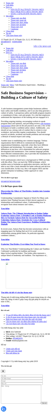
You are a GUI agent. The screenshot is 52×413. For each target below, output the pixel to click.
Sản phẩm (9, 16)
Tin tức (8, 33)
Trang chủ (10, 3)
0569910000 (17, 42)
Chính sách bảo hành (14, 351)
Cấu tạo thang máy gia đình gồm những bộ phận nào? (26, 321)
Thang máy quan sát (18, 20)
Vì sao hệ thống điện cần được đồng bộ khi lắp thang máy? (28, 315)
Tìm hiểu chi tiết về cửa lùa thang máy (16, 292)
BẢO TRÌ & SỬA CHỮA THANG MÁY (27, 12)
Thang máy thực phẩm (19, 22)
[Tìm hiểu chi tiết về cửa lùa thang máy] (24, 288)
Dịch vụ (9, 7)
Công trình (10, 31)
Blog (12, 85)
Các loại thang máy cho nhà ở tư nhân (20, 324)
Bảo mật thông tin (12, 353)
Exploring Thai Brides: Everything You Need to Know (23, 244)
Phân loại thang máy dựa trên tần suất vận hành (24, 319)
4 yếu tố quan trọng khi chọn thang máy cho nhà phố (26, 317)
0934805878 (6, 42)
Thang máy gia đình (18, 18)
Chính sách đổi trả (13, 349)
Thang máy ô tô (17, 27)
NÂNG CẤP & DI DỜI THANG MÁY (26, 14)
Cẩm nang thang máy (14, 35)
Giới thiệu (9, 5)
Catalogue (14, 29)
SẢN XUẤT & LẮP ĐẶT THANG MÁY (27, 9)
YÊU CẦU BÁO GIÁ (42, 46)
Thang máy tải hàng (18, 25)
